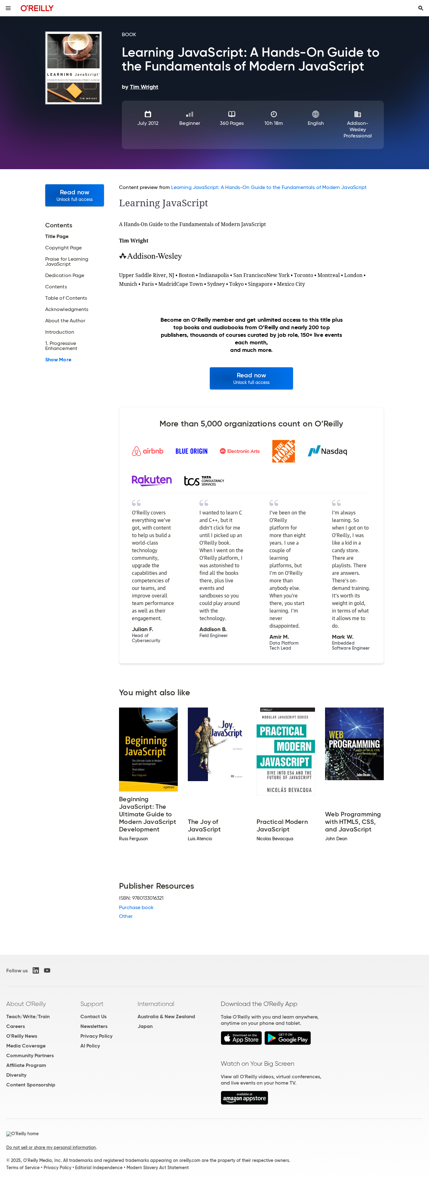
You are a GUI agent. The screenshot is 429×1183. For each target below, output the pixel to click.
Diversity (16, 1075)
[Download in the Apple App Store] (241, 1043)
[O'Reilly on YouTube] (47, 970)
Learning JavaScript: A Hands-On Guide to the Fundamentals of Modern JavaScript (269, 187)
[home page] (37, 8)
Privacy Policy (96, 1036)
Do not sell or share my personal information (51, 1147)
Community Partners (30, 1055)
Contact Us (93, 1016)
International (156, 1004)
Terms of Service (23, 1167)
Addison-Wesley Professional (358, 129)
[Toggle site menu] (8, 8)
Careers (15, 1026)
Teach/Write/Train (28, 1016)
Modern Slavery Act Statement (158, 1167)
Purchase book (136, 907)
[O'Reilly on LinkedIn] (36, 970)
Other (125, 916)
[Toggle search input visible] (420, 8)
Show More (58, 359)
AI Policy (90, 1045)
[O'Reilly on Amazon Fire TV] (244, 1103)
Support (92, 1004)
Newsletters (93, 1026)
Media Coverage (26, 1045)
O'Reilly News (21, 1036)
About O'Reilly (26, 1004)
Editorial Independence (98, 1167)
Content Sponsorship (30, 1084)
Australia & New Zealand (166, 1016)
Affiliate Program (26, 1065)
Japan (145, 1026)
